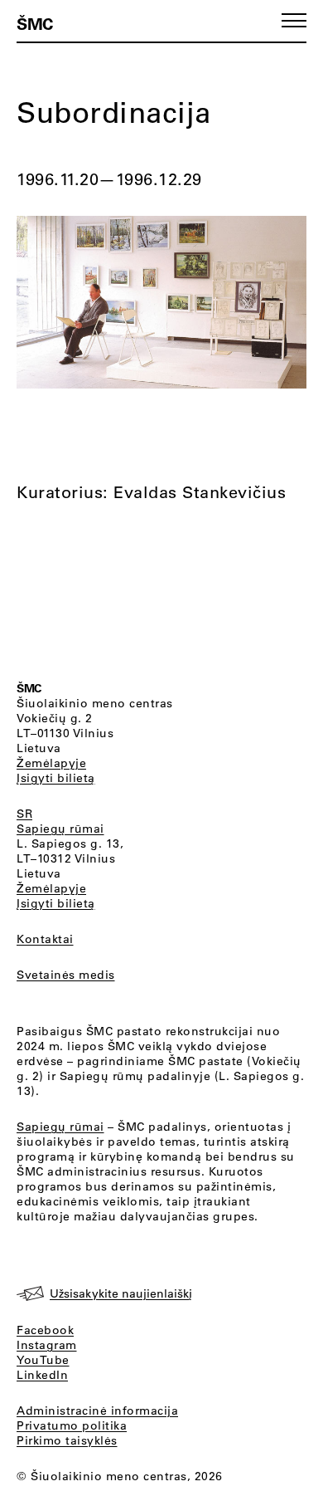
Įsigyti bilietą (56, 777)
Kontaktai (45, 938)
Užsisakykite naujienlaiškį (121, 1293)
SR (24, 813)
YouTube (43, 1359)
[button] (294, 20)
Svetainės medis (66, 974)
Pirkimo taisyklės (67, 1440)
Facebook (45, 1329)
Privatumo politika (72, 1425)
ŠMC (35, 23)
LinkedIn (42, 1374)
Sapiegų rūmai (60, 828)
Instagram (47, 1344)
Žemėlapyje (51, 762)
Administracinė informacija (97, 1410)
